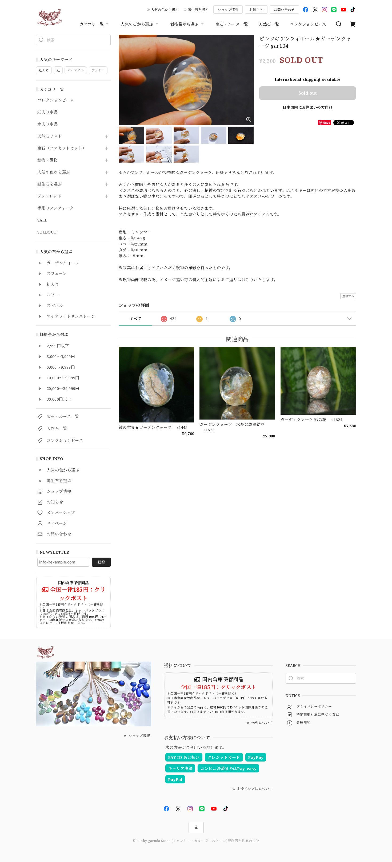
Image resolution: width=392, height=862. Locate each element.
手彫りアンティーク (55, 208)
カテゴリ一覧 (91, 24)
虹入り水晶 (47, 112)
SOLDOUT (46, 232)
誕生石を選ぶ (198, 9)
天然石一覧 (269, 24)
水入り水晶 (47, 124)
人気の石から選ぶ (137, 24)
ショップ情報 (228, 9)
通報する (348, 296)
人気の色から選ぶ (165, 9)
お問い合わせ (284, 9)
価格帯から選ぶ (184, 24)
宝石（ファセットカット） (61, 148)
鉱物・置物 (47, 160)
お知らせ (256, 9)
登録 (101, 562)
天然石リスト (49, 136)
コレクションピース (308, 24)
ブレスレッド (49, 196)
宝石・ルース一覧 (232, 24)
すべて (135, 318)
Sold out (307, 93)
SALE (42, 220)
